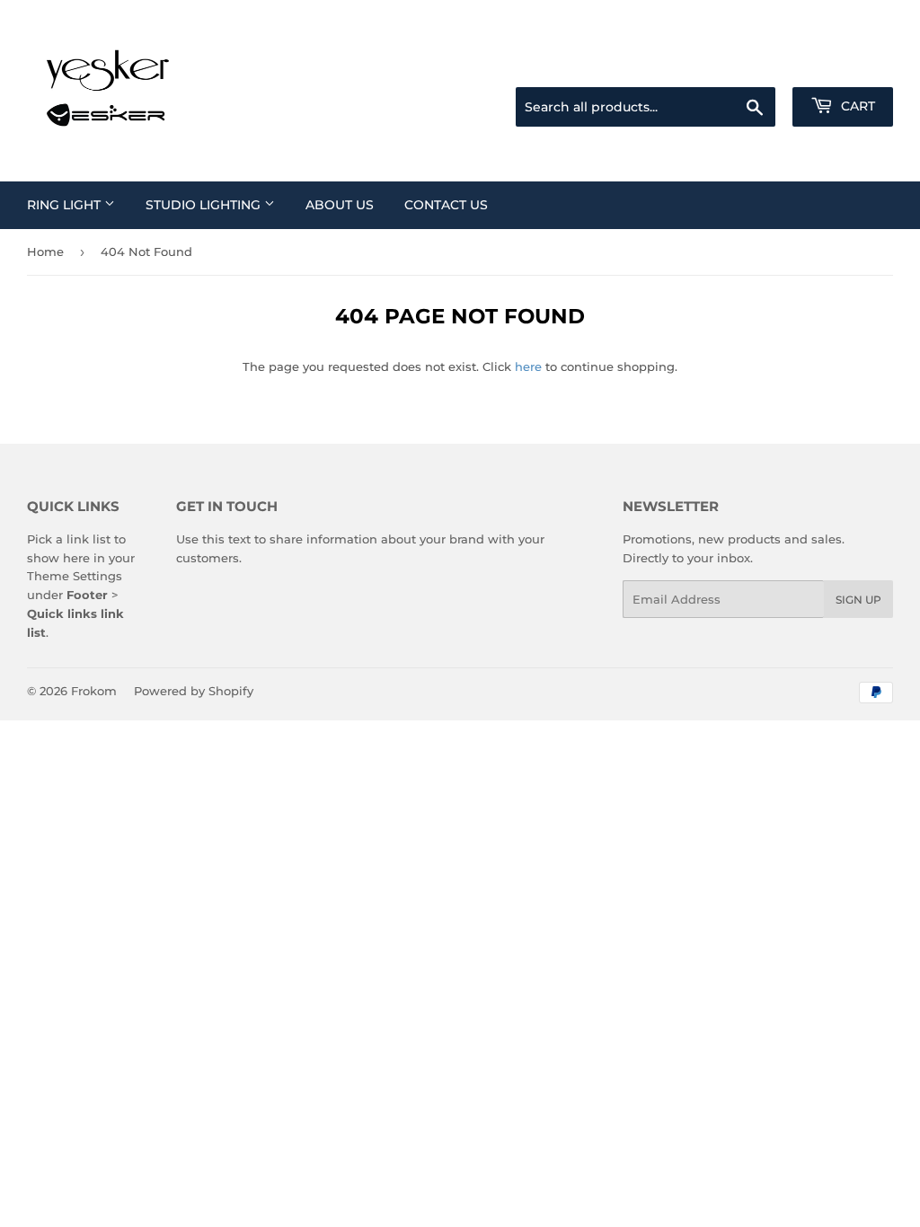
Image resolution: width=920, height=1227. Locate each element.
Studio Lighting (205, 205)
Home (45, 251)
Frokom (94, 691)
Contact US (446, 205)
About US (339, 205)
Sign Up (858, 599)
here (528, 366)
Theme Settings (74, 576)
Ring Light (65, 205)
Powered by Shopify (193, 691)
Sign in (751, 64)
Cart (856, 106)
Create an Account (843, 64)
